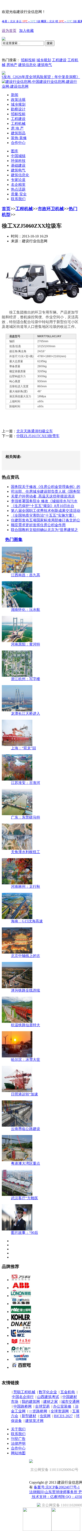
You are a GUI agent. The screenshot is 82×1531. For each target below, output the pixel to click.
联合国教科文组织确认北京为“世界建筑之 (44, 530)
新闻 (14, 95)
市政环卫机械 (51, 208)
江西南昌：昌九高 (25, 575)
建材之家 (50, 1401)
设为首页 (9, 31)
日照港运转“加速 (24, 1094)
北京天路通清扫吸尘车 (34, 431)
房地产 (11, 65)
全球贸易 (42, 1406)
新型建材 (29, 1416)
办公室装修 (62, 1406)
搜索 (50, 43)
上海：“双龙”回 (23, 748)
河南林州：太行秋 (25, 886)
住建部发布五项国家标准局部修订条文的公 (45, 520)
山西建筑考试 (48, 1397)
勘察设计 (18, 109)
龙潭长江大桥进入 (25, 713)
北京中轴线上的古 (25, 956)
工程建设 (59, 60)
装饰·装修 (19, 138)
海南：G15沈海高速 (27, 921)
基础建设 (18, 165)
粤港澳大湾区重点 (25, 1163)
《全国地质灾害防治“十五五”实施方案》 (43, 515)
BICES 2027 (63, 1416)
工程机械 (18, 123)
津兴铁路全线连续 (25, 990)
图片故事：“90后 (24, 1233)
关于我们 (18, 1429)
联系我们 (18, 199)
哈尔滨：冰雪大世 (25, 1059)
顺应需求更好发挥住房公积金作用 (38, 525)
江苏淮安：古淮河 (25, 783)
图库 (14, 151)
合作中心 (18, 143)
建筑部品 (18, 133)
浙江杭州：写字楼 (25, 679)
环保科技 (18, 161)
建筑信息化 (27, 65)
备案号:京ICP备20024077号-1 (57, 1487)
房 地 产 (17, 128)
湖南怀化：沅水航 (25, 610)
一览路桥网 (38, 1411)
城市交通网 (70, 1401)
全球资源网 (60, 1411)
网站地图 (18, 1453)
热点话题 (18, 189)
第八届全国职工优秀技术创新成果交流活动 (45, 511)
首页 (6, 208)
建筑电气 (44, 65)
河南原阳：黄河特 (25, 644)
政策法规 (18, 100)
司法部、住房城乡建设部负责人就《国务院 (45, 491)
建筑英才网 (34, 1421)
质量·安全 (19, 194)
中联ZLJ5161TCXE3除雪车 (37, 436)
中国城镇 (18, 156)
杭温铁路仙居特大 (25, 1025)
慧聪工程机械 (24, 1392)
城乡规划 (43, 60)
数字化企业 (48, 1392)
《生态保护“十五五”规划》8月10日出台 (42, 506)
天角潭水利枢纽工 (25, 852)
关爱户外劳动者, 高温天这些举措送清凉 (43, 496)
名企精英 (18, 184)
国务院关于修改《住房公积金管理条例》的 (45, 487)
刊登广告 (18, 1439)
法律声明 (18, 1443)
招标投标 (28, 60)
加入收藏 (26, 31)
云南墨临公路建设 (25, 1129)
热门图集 (14, 539)
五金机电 (67, 1392)
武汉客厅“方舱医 (24, 1198)
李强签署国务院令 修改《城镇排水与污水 (44, 501)
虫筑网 (45, 1416)
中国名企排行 (23, 1397)
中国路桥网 (22, 1406)
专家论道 (18, 180)
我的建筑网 (31, 1401)
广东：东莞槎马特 (25, 817)
